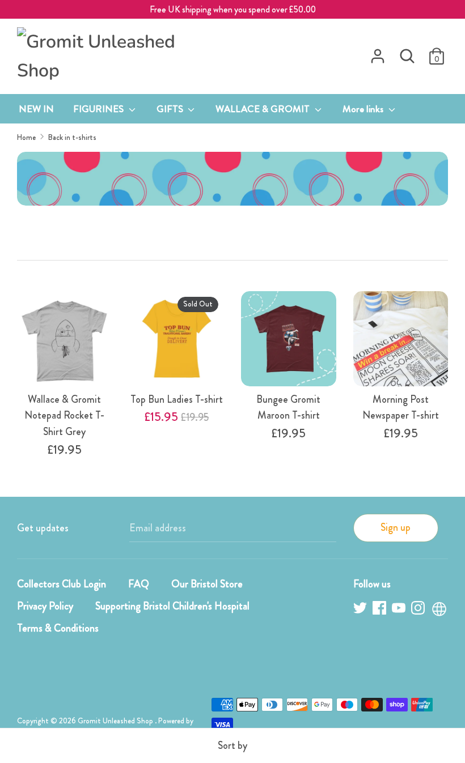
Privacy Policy (45, 606)
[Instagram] (419, 609)
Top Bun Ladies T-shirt (176, 399)
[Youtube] (400, 609)
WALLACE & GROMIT (263, 109)
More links (364, 109)
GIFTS (171, 109)
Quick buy (65, 358)
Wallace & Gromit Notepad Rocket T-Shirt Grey (64, 416)
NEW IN (36, 109)
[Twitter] (361, 609)
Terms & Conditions (58, 628)
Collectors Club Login (61, 584)
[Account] (377, 52)
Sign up (396, 527)
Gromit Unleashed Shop (116, 720)
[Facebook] (380, 609)
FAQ (138, 584)
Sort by (232, 745)
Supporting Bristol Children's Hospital (172, 606)
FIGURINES (99, 109)
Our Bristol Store (207, 584)
